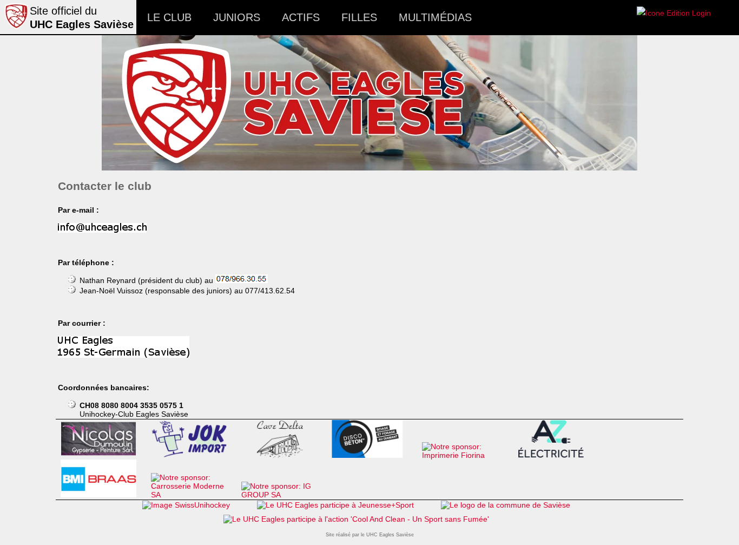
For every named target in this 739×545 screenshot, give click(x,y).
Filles (359, 17)
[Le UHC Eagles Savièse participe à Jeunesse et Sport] (335, 505)
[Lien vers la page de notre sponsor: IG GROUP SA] (284, 494)
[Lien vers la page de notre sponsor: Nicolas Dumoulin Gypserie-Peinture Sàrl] (103, 455)
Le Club (169, 17)
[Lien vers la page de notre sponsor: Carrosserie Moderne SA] (193, 494)
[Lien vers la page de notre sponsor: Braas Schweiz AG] (103, 494)
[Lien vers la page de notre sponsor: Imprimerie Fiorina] (464, 455)
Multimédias (435, 17)
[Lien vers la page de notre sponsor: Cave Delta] (284, 455)
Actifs (301, 17)
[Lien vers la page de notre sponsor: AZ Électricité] (555, 455)
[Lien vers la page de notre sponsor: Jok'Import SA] (193, 455)
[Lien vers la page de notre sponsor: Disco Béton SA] (374, 455)
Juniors (236, 17)
